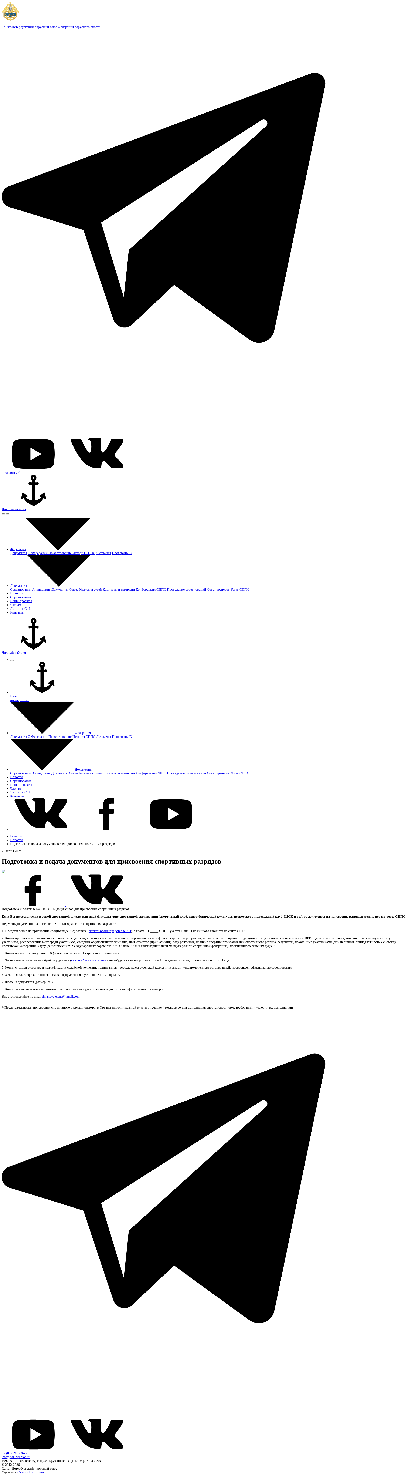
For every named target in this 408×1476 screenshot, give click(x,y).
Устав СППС (240, 589)
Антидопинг (41, 589)
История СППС (83, 553)
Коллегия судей (90, 589)
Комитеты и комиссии (119, 589)
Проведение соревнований (186, 589)
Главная (16, 836)
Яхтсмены (103, 553)
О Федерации (38, 553)
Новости (16, 840)
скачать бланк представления (110, 931)
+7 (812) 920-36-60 (15, 1453)
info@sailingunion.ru (16, 1457)
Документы (18, 553)
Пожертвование (60, 553)
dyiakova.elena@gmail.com (60, 996)
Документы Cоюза (64, 589)
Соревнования (20, 589)
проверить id (11, 472)
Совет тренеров (218, 589)
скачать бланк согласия (88, 960)
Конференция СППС (151, 589)
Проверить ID (122, 553)
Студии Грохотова (30, 1472)
